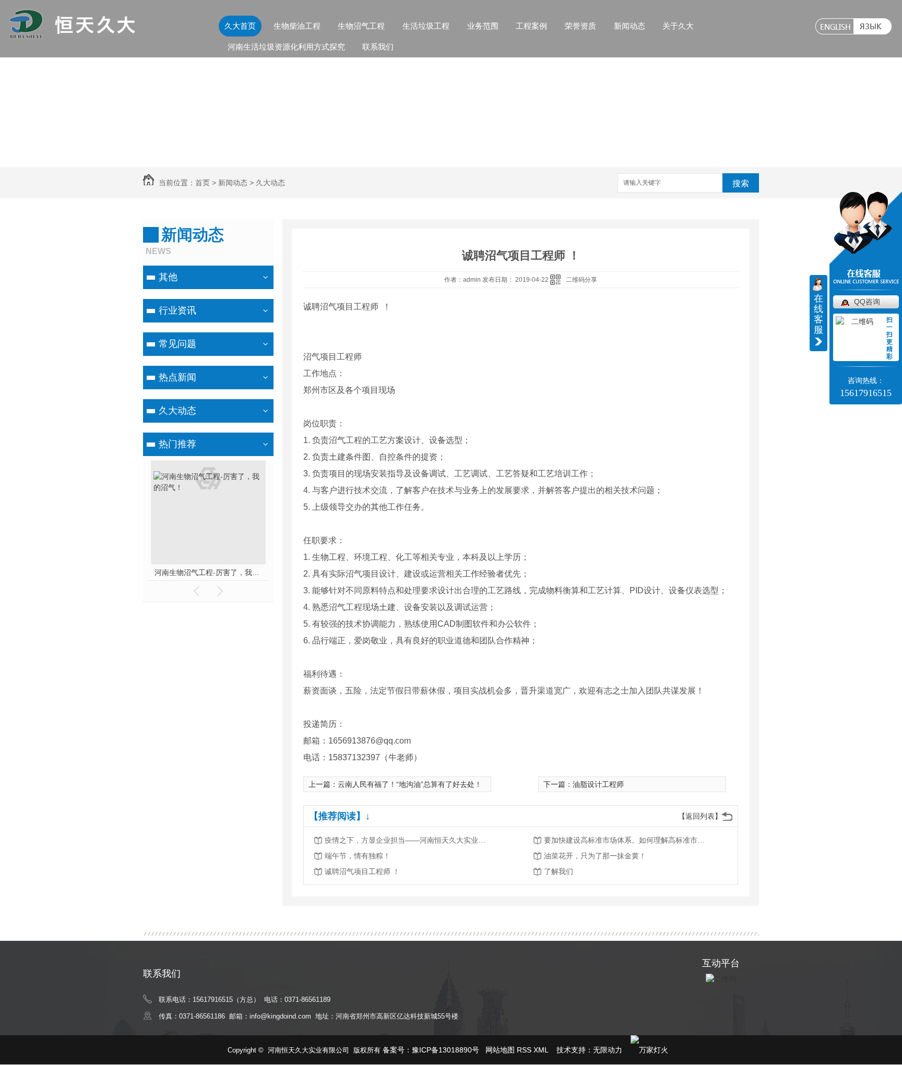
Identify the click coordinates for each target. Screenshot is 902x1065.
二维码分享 (581, 279)
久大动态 (270, 182)
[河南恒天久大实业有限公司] (71, 35)
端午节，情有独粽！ (357, 856)
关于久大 (678, 25)
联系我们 (378, 46)
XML (541, 1050)
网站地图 (500, 1050)
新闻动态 (629, 25)
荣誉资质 (580, 25)
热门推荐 (177, 444)
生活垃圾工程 (425, 25)
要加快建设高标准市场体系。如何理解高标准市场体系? (627, 840)
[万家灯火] (649, 1050)
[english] (834, 26)
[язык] (872, 26)
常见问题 (177, 344)
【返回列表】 (700, 816)
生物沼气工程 (361, 25)
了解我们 (558, 871)
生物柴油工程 (297, 25)
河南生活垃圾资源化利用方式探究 (286, 46)
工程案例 (531, 25)
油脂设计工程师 (598, 784)
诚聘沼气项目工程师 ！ (362, 871)
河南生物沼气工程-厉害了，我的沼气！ (209, 572)
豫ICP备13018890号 (445, 1050)
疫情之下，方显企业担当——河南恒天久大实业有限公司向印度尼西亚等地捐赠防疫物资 (408, 840)
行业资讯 (177, 310)
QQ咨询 (867, 301)
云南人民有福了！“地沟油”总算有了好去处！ (410, 784)
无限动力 (607, 1050)
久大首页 (240, 25)
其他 (168, 277)
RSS (525, 1050)
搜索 (740, 183)
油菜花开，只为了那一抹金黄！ (595, 856)
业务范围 (483, 25)
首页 (202, 182)
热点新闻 (177, 377)
